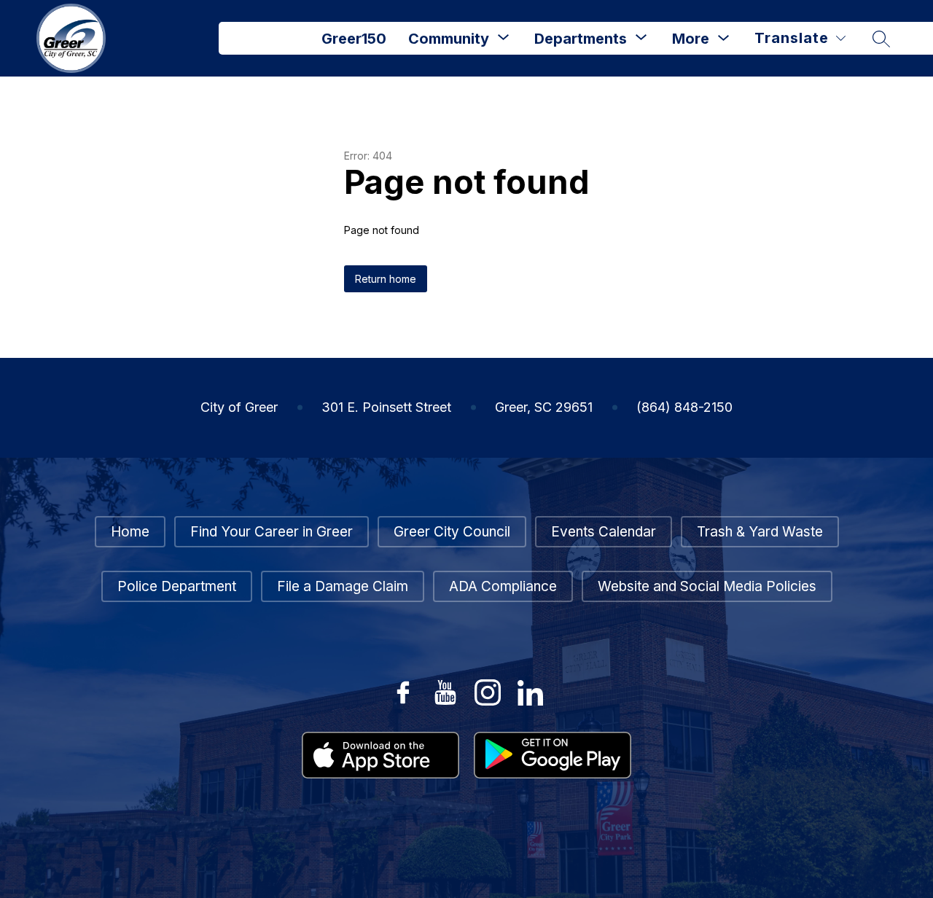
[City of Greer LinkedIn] (529, 692)
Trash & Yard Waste (760, 531)
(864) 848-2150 (684, 407)
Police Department (176, 586)
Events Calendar (603, 531)
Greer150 (353, 38)
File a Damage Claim (342, 586)
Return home (385, 279)
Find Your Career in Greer (271, 531)
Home (130, 531)
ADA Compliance (503, 586)
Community (448, 38)
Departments (580, 38)
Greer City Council (452, 531)
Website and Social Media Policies (707, 586)
